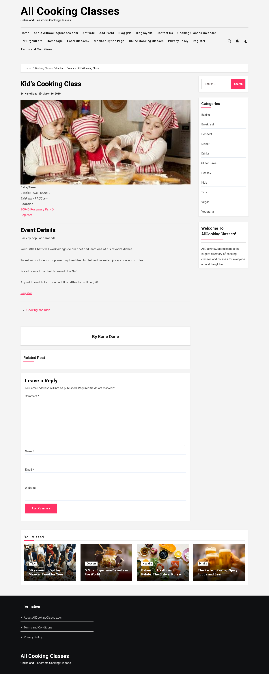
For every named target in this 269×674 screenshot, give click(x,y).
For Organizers (31, 41)
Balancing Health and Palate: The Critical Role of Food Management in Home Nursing (162, 576)
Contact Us (165, 33)
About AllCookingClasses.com (56, 33)
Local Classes (77, 41)
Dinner (205, 144)
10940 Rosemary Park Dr (37, 209)
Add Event (106, 33)
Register (199, 41)
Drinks (205, 153)
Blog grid (125, 33)
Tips (204, 192)
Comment (32, 396)
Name (29, 451)
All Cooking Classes (69, 11)
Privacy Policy (178, 41)
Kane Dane (31, 93)
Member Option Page (109, 41)
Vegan (205, 202)
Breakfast (207, 124)
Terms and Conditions (37, 49)
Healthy (206, 173)
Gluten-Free (209, 163)
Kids (204, 182)
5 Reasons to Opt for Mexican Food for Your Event (46, 574)
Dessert (206, 134)
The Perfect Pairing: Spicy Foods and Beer (217, 572)
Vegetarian (208, 211)
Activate (89, 33)
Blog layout (144, 33)
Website (30, 488)
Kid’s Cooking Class (50, 84)
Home (25, 33)
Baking (205, 114)
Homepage (55, 41)
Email (29, 469)
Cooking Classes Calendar (196, 33)
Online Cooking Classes (146, 41)
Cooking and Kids (38, 310)
